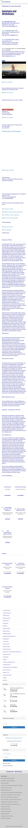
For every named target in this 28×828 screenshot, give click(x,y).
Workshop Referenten (6, 790)
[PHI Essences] (6, 1)
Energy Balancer (6, 638)
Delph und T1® (6, 672)
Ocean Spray (7, 489)
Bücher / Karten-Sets (7, 669)
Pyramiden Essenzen (7, 654)
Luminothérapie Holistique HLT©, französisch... (7, 513)
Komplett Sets (5, 656)
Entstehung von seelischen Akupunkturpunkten (11, 792)
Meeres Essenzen (6, 631)
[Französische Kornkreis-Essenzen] (14, 738)
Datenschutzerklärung (6, 811)
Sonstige (4, 677)
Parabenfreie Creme (6, 664)
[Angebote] (24, 735)
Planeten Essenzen (6, 646)
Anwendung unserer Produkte (7, 778)
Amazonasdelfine (5, 783)
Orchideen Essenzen (7, 613)
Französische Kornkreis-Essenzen (20, 568)
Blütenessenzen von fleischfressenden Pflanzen (12, 651)
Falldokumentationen (6, 809)
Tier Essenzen (5, 641)
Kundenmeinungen (5, 813)
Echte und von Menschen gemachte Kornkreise (12, 785)
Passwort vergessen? (8, 765)
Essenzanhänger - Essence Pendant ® (10, 667)
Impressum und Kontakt (6, 787)
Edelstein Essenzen (6, 618)
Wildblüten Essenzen (7, 633)
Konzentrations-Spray (20, 489)
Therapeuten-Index (5, 806)
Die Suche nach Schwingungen (8, 780)
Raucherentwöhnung (7, 649)
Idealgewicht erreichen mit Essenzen (9, 802)
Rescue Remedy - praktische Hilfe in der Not (11, 799)
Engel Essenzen (6, 620)
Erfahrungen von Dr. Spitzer (7, 816)
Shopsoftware (9, 826)
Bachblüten (5, 625)
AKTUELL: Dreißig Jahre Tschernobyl (9, 797)
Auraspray (5, 659)
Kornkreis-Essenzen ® (7, 675)
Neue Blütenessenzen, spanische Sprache (7, 537)
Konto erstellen (6, 763)
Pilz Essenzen (5, 623)
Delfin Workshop (6, 615)
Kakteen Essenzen (6, 628)
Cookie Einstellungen (5, 818)
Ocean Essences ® (6, 610)
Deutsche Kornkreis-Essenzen (7, 591)
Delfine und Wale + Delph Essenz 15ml (20, 513)
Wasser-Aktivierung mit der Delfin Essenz (10, 804)
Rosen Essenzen (6, 644)
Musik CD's (5, 680)
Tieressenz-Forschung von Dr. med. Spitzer (11, 794)
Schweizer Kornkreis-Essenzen (7, 568)
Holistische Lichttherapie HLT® (9, 662)
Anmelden (14, 727)
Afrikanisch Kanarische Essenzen (9, 636)
